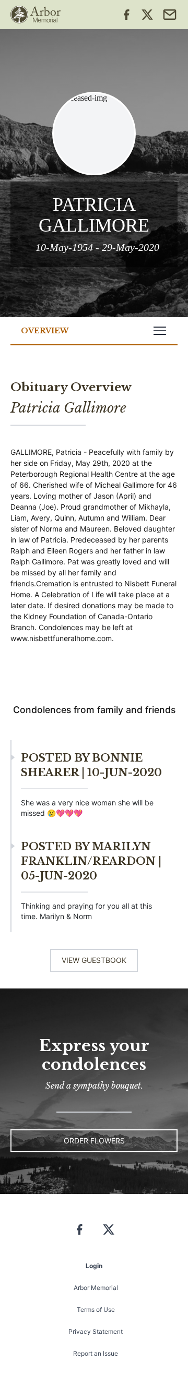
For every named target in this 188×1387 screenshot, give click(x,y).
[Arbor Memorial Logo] (35, 14)
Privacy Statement (95, 1331)
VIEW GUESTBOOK (94, 960)
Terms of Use (96, 1309)
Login (94, 1266)
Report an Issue (95, 1353)
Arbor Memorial (96, 1288)
